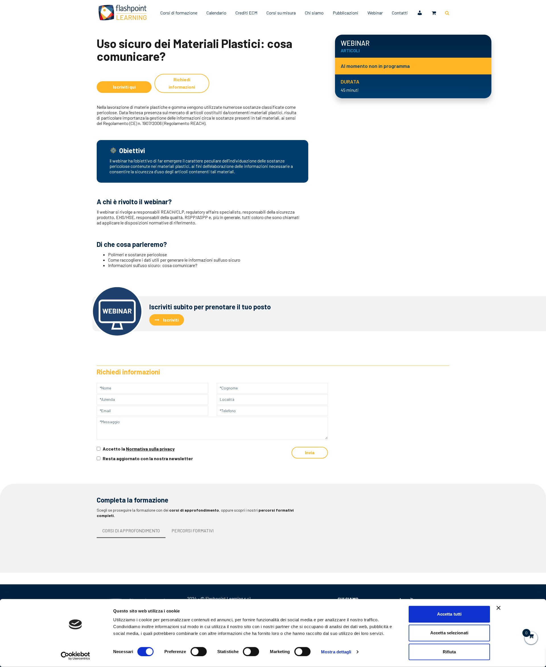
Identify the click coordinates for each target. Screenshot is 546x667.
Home (102, 30)
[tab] (131, 531)
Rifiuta (449, 651)
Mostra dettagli (336, 651)
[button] (433, 13)
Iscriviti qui (124, 86)
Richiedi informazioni (182, 83)
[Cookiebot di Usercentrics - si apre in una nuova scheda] (75, 656)
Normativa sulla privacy (150, 448)
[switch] (199, 651)
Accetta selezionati (449, 632)
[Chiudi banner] (498, 608)
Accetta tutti (449, 614)
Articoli (119, 30)
